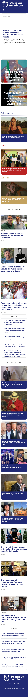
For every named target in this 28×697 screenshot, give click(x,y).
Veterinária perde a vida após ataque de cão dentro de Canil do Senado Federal (14, 330)
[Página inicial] (14, 678)
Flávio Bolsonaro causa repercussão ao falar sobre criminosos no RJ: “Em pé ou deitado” (15, 322)
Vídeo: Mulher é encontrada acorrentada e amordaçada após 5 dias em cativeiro (14, 338)
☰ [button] (3, 10)
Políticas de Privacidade (14, 683)
